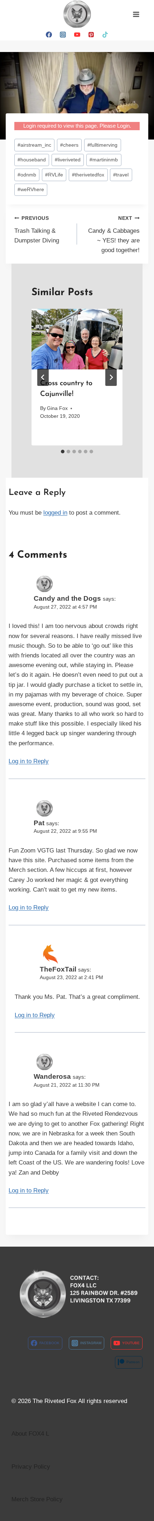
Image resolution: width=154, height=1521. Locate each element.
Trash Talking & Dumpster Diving (36, 230)
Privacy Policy (30, 1466)
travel (121, 175)
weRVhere (31, 189)
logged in (55, 512)
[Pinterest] (91, 34)
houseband (32, 159)
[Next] (111, 377)
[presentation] (77, 339)
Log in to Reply (29, 761)
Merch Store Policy (37, 1499)
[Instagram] (63, 34)
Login (123, 126)
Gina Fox (57, 408)
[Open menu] (136, 14)
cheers (69, 145)
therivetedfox (88, 175)
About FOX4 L (30, 1433)
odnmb (27, 175)
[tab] (62, 451)
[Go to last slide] (43, 377)
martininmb (104, 159)
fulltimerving (102, 145)
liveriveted (68, 159)
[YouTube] (77, 34)
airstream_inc (34, 145)
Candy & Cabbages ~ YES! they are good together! (114, 235)
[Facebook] (49, 34)
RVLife (54, 175)
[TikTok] (105, 34)
